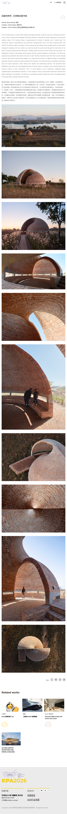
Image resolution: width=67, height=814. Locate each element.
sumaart (46, 807)
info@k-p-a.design (12, 800)
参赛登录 (58, 2)
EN (51, 2)
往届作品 (5, 791)
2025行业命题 (33, 800)
